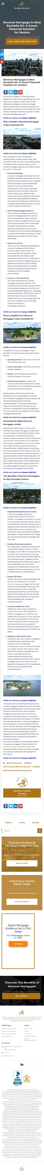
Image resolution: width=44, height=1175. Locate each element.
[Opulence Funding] (21, 4)
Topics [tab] (22, 823)
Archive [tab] (35, 823)
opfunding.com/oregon (22, 1122)
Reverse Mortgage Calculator (30, 1039)
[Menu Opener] (3, 4)
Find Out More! (22, 863)
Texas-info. (27, 1033)
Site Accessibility (7, 1036)
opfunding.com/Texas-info (9, 1132)
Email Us (7, 1053)
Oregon (26, 1031)
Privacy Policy (28, 1028)
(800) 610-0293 (23, 8)
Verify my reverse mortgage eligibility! (20, 118)
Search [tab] (8, 823)
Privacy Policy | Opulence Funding (14, 1101)
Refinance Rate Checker (9, 1031)
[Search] (39, 830)
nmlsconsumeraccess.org (19, 1093)
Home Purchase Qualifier (9, 1028)
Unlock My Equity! (22, 902)
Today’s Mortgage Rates (9, 1033)
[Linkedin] (22, 1064)
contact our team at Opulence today (17, 747)
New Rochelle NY (14, 763)
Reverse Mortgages (30, 1036)
